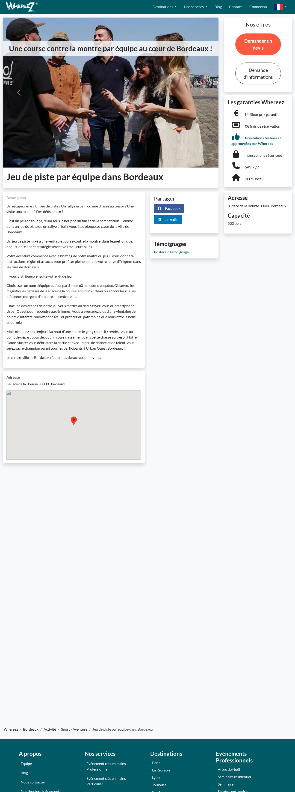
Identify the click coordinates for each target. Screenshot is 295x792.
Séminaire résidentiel (234, 776)
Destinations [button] (163, 6)
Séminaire (225, 784)
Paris (156, 762)
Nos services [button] (194, 6)
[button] (280, 7)
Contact (235, 6)
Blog (218, 6)
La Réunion (161, 770)
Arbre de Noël (229, 769)
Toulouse (159, 785)
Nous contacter (33, 782)
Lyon (156, 777)
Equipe (26, 763)
